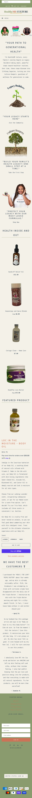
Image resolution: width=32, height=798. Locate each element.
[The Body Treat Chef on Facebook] (10, 745)
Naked (21, 539)
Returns (16, 701)
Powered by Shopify (20, 784)
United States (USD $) (15, 776)
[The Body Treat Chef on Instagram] (14, 745)
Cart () (16, 6)
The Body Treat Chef (13, 781)
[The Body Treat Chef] (16, 12)
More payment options (16, 556)
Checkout (24, 6)
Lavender (5, 539)
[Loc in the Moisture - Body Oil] (15, 420)
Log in (8, 6)
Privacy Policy (16, 707)
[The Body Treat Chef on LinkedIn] (18, 745)
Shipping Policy (16, 704)
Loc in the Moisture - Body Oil (14, 443)
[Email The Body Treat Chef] (22, 745)
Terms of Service (16, 710)
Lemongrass (13, 539)
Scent (4, 535)
